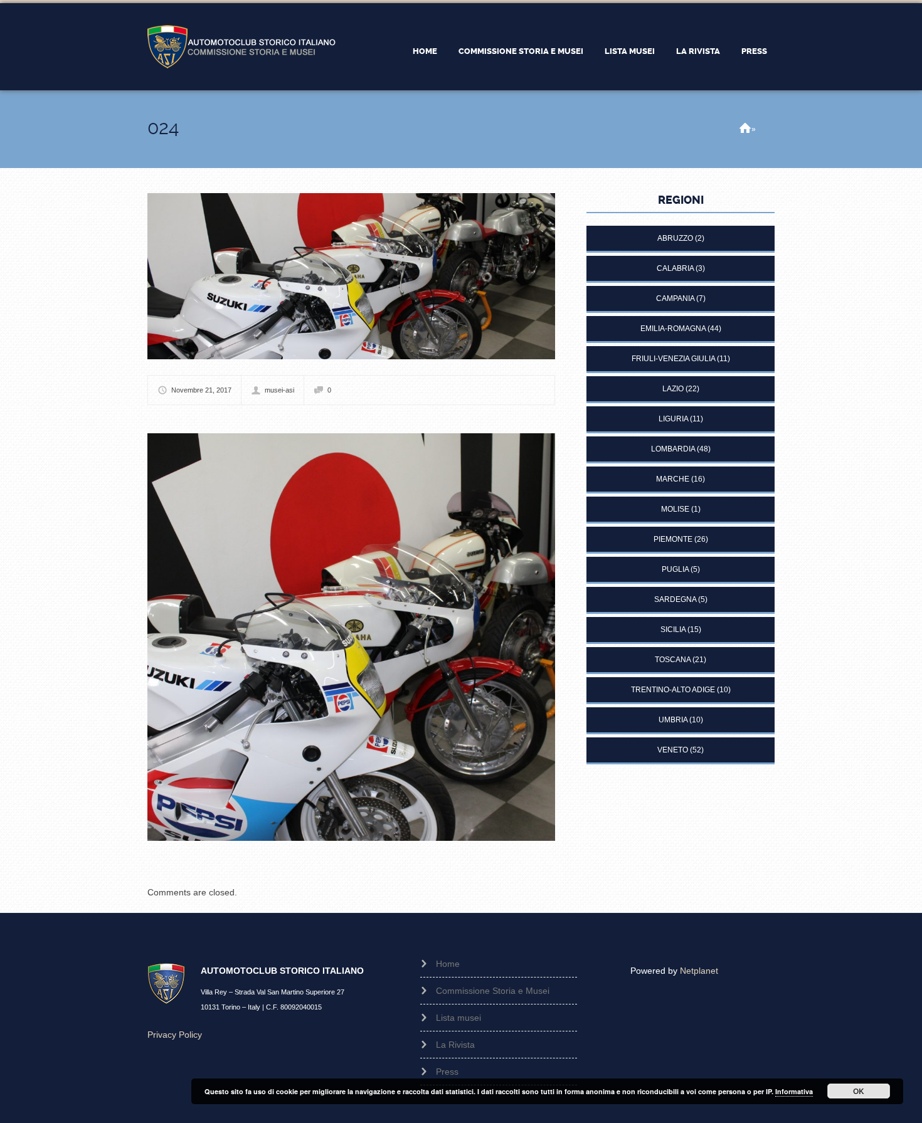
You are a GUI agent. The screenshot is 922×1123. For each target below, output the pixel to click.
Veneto (672, 750)
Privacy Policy (174, 1035)
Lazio (673, 388)
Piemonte (673, 539)
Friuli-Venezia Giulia (673, 358)
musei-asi (279, 390)
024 (163, 128)
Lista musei (630, 51)
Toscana (673, 659)
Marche (672, 479)
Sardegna (675, 599)
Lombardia (673, 449)
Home (425, 51)
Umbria (673, 719)
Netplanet (699, 971)
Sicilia (673, 629)
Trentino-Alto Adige (673, 689)
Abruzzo (675, 238)
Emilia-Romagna (673, 328)
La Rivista (698, 51)
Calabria (675, 268)
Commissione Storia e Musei (520, 51)
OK (858, 1091)
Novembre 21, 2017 (201, 390)
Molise (675, 509)
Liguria (673, 418)
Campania (675, 298)
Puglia (675, 569)
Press (754, 51)
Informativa (794, 1091)
